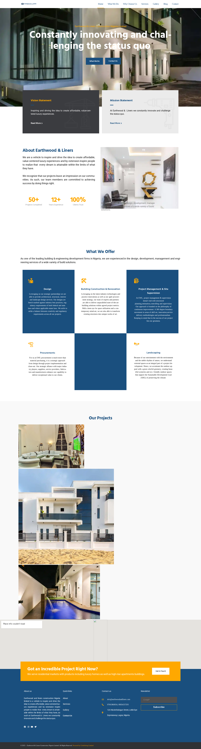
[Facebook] (25, 727)
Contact (175, 4)
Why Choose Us (130, 4)
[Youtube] (32, 727)
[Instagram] (28, 727)
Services (144, 4)
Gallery (156, 4)
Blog (166, 4)
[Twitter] (36, 727)
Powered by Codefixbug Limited (83, 745)
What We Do (113, 4)
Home (100, 4)
